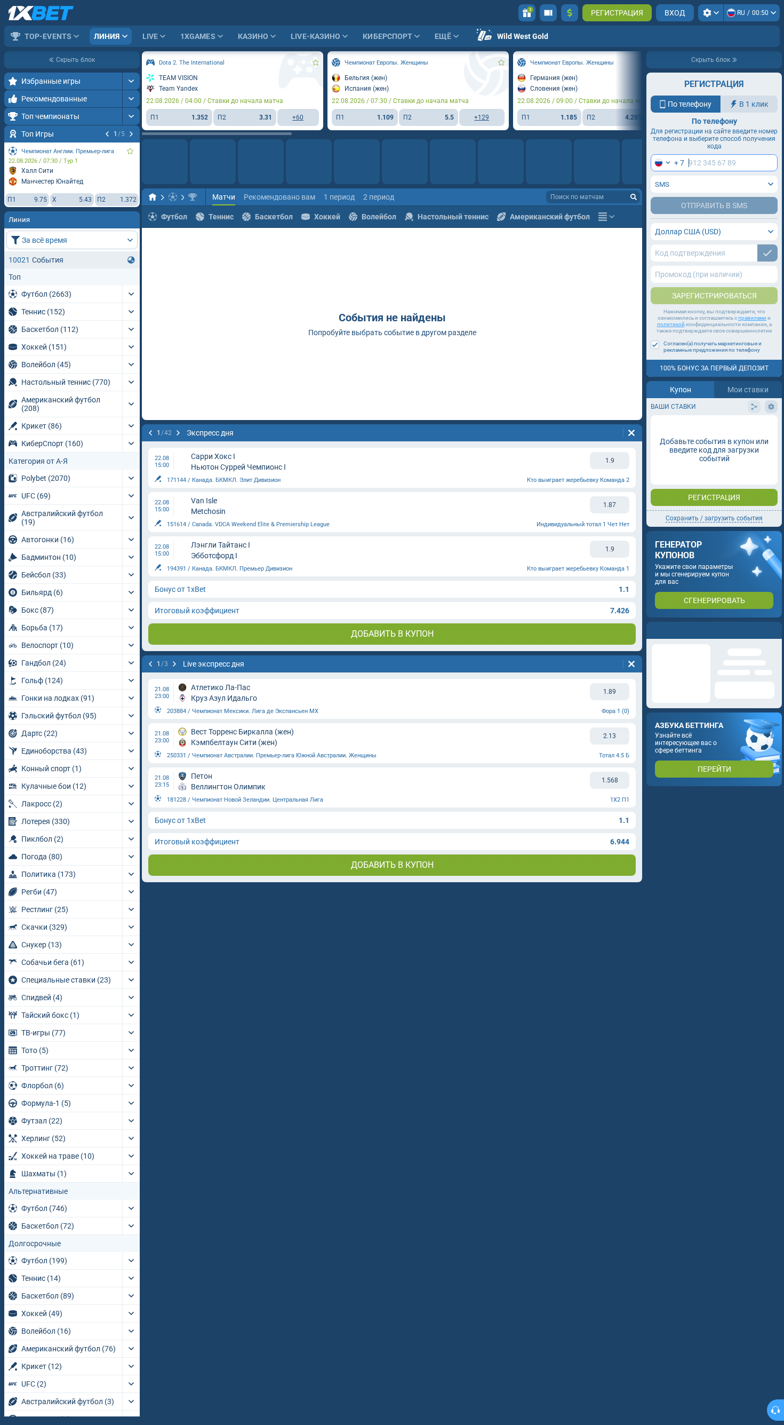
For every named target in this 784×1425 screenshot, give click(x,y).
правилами (752, 318)
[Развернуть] (131, 81)
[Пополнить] (569, 12)
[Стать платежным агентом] (548, 12)
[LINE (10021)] (152, 196)
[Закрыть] (773, 630)
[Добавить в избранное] (130, 151)
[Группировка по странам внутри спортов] (131, 260)
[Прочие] (606, 216)
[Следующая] (131, 134)
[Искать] (633, 197)
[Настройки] (710, 12)
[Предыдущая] (107, 134)
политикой (671, 324)
